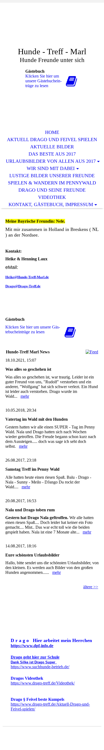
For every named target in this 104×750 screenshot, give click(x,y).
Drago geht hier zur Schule (35, 657)
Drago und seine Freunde (52, 190)
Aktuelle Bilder (52, 146)
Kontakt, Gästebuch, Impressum (51, 204)
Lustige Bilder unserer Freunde (52, 175)
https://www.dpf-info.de (32, 645)
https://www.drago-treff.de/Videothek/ (43, 683)
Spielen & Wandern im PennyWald (52, 182)
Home (52, 132)
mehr (25, 396)
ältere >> (90, 587)
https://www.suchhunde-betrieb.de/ (40, 666)
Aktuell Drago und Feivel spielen (52, 139)
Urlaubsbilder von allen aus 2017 (51, 161)
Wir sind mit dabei (51, 168)
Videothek (52, 197)
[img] (52, 28)
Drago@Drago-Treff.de (23, 286)
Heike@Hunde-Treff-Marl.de (27, 277)
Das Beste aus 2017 (52, 154)
